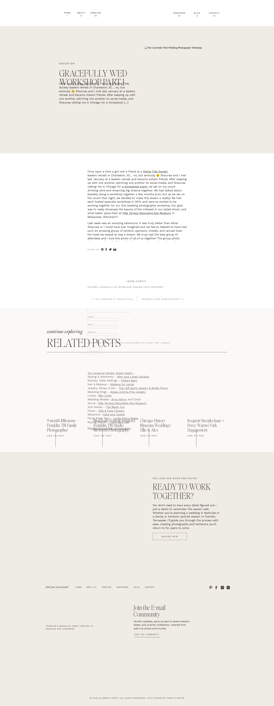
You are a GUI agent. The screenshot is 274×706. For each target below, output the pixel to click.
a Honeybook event (134, 186)
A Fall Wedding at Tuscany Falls (113, 299)
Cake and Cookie (114, 414)
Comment (93, 292)
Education (67, 63)
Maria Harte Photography (163, 245)
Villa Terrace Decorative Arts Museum (146, 213)
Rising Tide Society (155, 171)
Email (91, 324)
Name (91, 317)
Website (92, 332)
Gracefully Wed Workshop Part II (162, 299)
